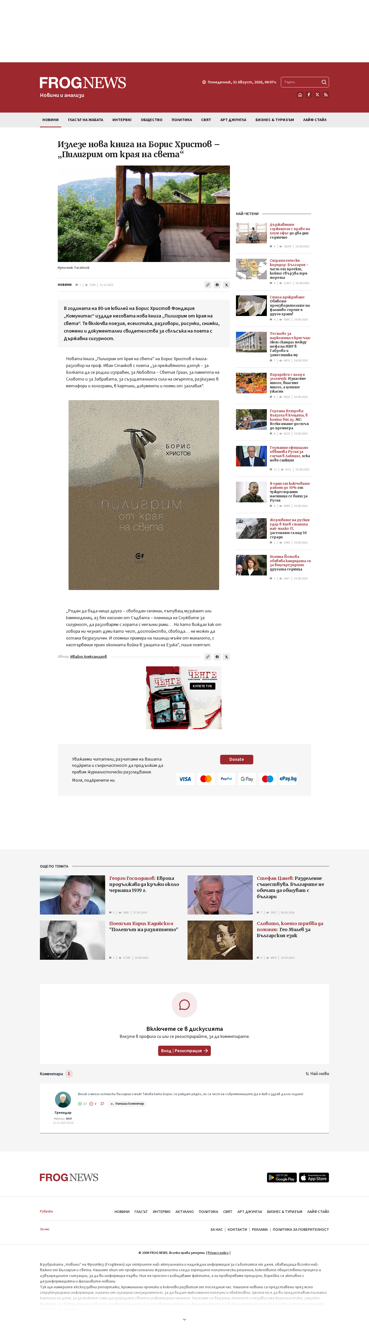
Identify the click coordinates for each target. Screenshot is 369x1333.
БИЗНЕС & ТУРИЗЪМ (284, 1211)
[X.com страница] (317, 94)
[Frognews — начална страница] (69, 1177)
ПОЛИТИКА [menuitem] (182, 120)
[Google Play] (282, 1177)
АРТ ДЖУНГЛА (249, 1211)
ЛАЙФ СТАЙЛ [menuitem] (315, 120)
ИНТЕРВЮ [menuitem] (122, 120)
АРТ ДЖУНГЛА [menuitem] (233, 120)
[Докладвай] (102, 1104)
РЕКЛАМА (260, 1229)
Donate (236, 759)
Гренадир (63, 1112)
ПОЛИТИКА (208, 1211)
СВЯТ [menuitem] (206, 120)
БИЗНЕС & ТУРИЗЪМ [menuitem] (275, 120)
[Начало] (300, 94)
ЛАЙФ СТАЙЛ (318, 1211)
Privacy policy (218, 1252)
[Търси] (324, 82)
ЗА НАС (216, 1229)
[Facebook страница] (308, 94)
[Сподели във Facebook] (217, 284)
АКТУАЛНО (184, 1211)
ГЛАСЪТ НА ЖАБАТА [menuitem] (85, 120)
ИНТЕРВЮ (161, 1211)
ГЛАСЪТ (141, 1211)
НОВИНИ (65, 285)
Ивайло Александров (88, 656)
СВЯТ (227, 1211)
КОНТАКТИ (237, 1229)
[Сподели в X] (226, 284)
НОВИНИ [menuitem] (50, 120)
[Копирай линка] (207, 284)
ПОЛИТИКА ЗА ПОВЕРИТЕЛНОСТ (301, 1229)
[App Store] (314, 1177)
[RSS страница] (326, 94)
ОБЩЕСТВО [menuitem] (151, 120)
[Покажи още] (184, 1319)
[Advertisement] (184, 31)
